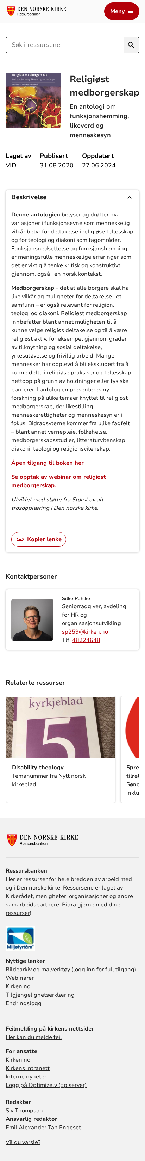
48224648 (86, 640)
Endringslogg (24, 1003)
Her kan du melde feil (34, 1037)
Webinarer (20, 978)
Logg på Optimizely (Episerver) (46, 1085)
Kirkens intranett (28, 1068)
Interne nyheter (26, 1077)
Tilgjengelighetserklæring (40, 995)
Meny (117, 11)
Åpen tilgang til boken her (47, 463)
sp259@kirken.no (85, 632)
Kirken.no (18, 986)
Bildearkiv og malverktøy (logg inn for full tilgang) (71, 969)
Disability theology (38, 767)
